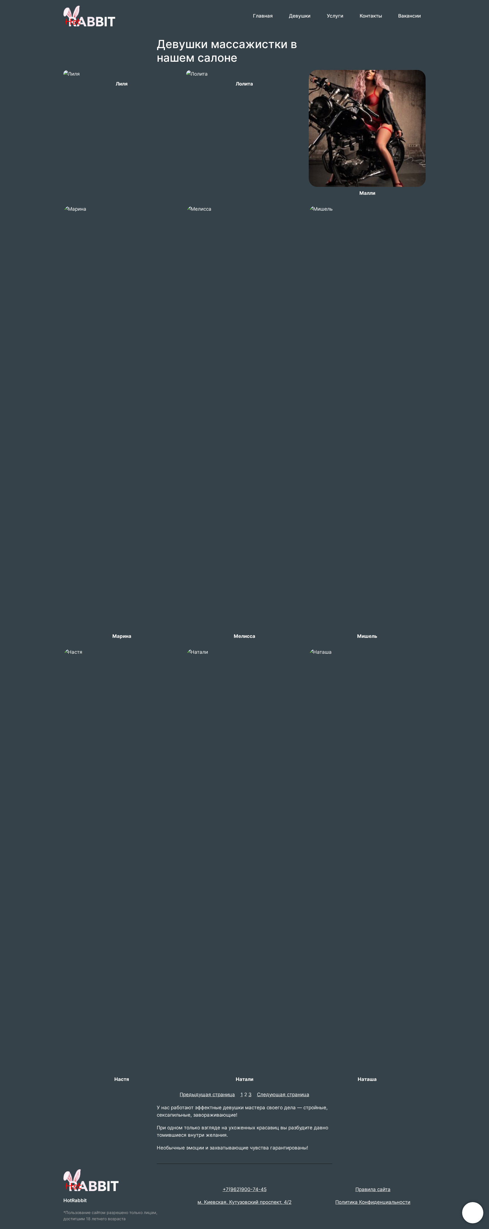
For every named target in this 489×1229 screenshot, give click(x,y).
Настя (121, 1079)
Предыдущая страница (207, 1094)
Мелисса (244, 636)
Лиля (122, 84)
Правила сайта (373, 1189)
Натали (244, 1079)
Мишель (367, 636)
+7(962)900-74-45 (245, 1189)
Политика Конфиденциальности (372, 1202)
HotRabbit (75, 1200)
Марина (121, 636)
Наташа (367, 1079)
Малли (367, 193)
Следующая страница (283, 1094)
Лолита (244, 84)
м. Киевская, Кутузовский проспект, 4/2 (244, 1202)
